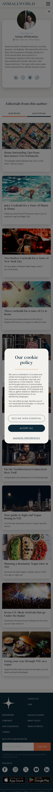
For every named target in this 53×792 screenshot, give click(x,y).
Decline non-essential (26, 418)
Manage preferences (26, 438)
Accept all (26, 428)
